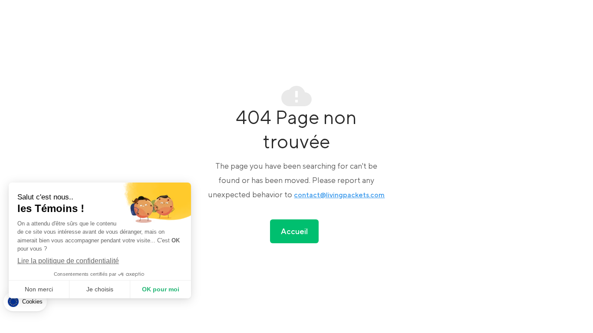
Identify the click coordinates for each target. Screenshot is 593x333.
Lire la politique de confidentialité (68, 260)
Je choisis (99, 289)
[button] (25, 301)
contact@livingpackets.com (339, 195)
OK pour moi (160, 289)
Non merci (39, 289)
